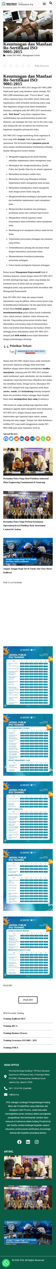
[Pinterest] (27, 438)
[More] (48, 438)
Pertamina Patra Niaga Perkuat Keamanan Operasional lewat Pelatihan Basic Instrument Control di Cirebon (24, 526)
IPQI (22, 1260)
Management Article (31, 55)
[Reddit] (16, 438)
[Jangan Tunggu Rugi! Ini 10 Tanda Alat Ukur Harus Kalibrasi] (28, 540)
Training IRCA (10, 1026)
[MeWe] (32, 438)
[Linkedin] (21, 438)
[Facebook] (6, 438)
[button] (44, 3)
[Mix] (37, 438)
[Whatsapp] (43, 438)
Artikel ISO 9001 (13, 55)
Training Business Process (15, 1033)
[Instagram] (36, 1142)
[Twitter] (11, 438)
